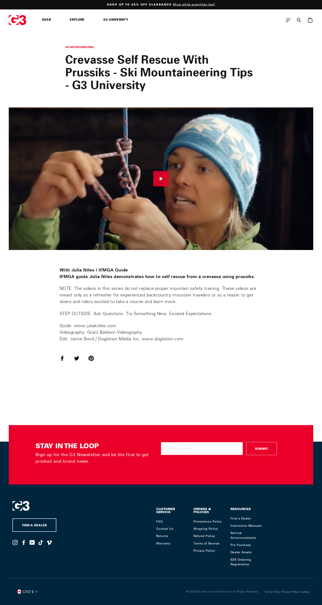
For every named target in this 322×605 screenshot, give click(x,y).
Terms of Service (206, 543)
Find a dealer (34, 525)
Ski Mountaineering (79, 47)
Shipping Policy (205, 528)
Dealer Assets (240, 552)
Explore (77, 20)
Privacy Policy (204, 550)
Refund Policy (204, 536)
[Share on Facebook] (65, 358)
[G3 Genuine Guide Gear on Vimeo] (49, 542)
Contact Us (164, 528)
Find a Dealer (240, 518)
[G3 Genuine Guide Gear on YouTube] (32, 542)
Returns (162, 536)
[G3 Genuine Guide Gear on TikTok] (40, 542)
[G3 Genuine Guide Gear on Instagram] (15, 542)
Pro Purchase (240, 545)
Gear (46, 20)
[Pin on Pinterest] (93, 358)
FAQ (159, 521)
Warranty (163, 543)
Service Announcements (243, 535)
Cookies (305, 591)
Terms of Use (272, 591)
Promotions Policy (207, 521)
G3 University (115, 20)
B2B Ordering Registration (240, 562)
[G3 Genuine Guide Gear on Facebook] (23, 542)
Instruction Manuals (246, 525)
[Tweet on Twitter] (79, 358)
